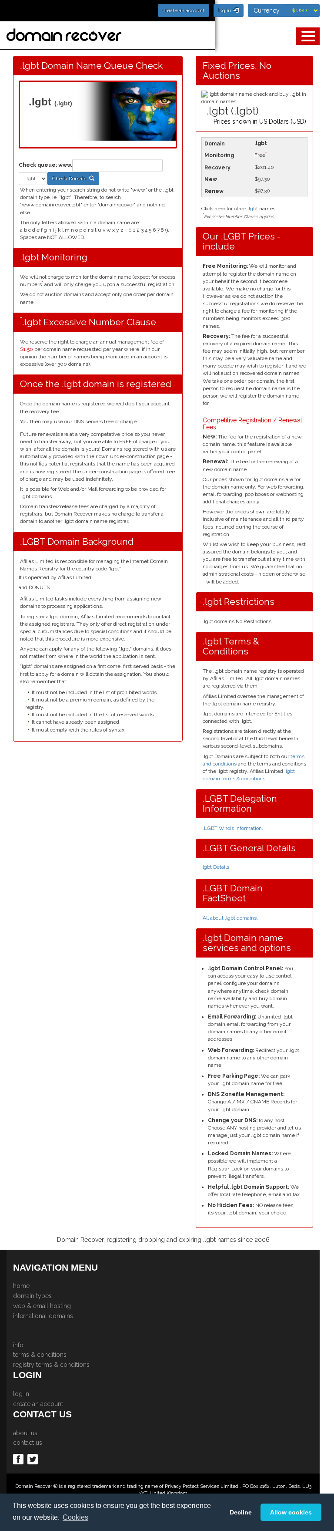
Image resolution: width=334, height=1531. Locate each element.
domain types (32, 1295)
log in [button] (226, 10)
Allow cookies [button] (291, 1512)
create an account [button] (183, 10)
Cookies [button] (75, 1517)
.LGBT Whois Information (232, 828)
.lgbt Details (215, 867)
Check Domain (70, 178)
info (18, 1345)
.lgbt (252, 209)
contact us (27, 1442)
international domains (43, 1315)
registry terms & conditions (51, 1364)
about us (25, 1433)
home (21, 1285)
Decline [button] (241, 1512)
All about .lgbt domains (230, 918)
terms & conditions (40, 1354)
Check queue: (38, 165)
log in (21, 1393)
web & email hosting (42, 1305)
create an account (38, 1403)
